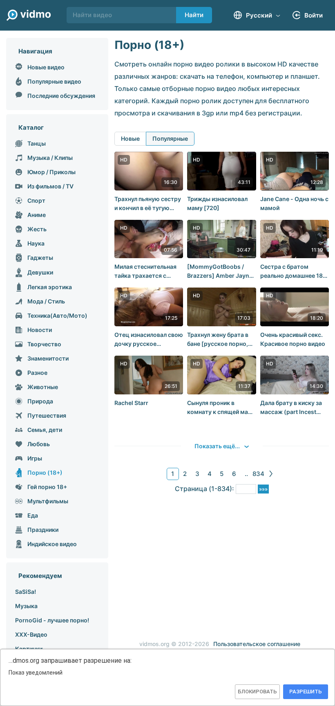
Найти (194, 15)
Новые (130, 138)
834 (258, 474)
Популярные (170, 138)
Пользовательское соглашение (256, 643)
